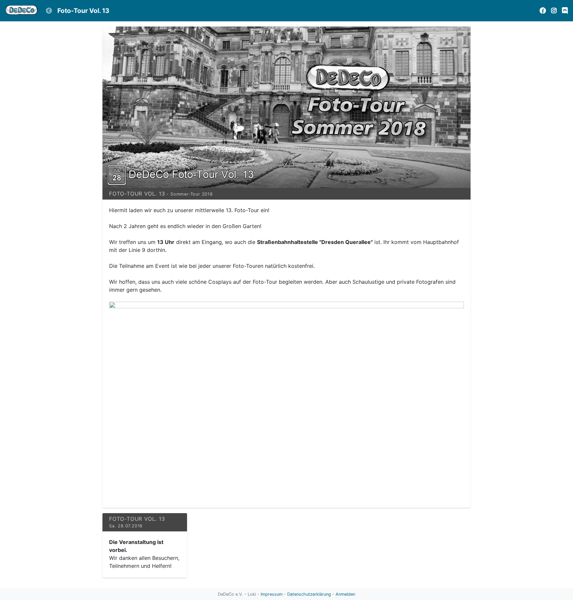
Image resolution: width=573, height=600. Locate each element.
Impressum (272, 594)
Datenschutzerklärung (309, 594)
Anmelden (345, 594)
